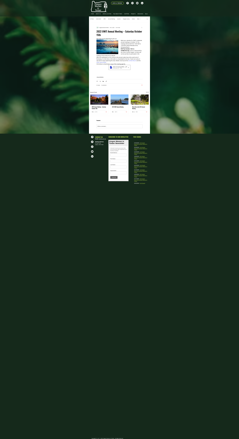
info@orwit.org (102, 139)
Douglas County (126, 19)
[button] (126, 13)
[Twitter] (92, 142)
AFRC (105, 19)
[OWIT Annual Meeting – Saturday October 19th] (99, 99)
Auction (118, 19)
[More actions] (142, 27)
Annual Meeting (111, 19)
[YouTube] (137, 3)
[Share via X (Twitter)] (100, 81)
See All (147, 92)
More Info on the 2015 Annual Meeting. (138, 107)
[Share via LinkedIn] (103, 81)
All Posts (92, 19)
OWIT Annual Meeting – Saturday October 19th (99, 107)
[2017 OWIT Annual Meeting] (120, 99)
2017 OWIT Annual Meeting (118, 107)
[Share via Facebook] (97, 81)
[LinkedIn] (142, 3)
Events (133, 19)
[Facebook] (127, 3)
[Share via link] (106, 81)
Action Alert (98, 19)
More (138, 19)
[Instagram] (132, 3)
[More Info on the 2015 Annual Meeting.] (140, 99)
